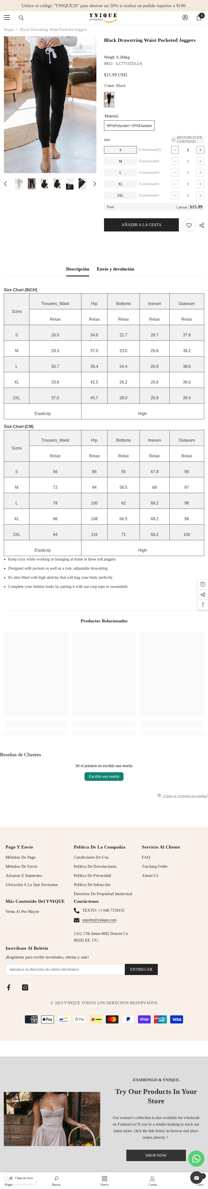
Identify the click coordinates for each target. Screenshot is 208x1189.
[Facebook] (8, 987)
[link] (36, 723)
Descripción (77, 269)
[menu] (7, 17)
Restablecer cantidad (189, 139)
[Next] (95, 184)
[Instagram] (25, 987)
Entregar (141, 969)
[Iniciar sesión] (185, 17)
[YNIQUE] (52, 1119)
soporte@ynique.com (99, 920)
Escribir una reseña (104, 776)
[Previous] (5, 184)
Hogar (9, 29)
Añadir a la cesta (140, 225)
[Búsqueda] (21, 18)
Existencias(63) (150, 150)
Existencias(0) (149, 161)
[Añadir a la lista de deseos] (189, 225)
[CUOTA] (199, 225)
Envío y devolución (115, 269)
